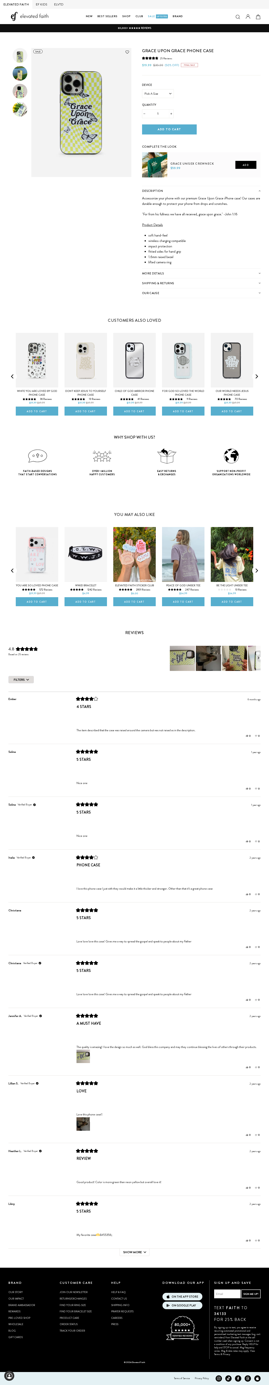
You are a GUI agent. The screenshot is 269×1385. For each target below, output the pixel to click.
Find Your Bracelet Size (76, 1311)
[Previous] (12, 376)
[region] (215, 658)
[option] (134, 28)
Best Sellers (107, 16)
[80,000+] (182, 1339)
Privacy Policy (202, 1378)
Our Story (15, 1292)
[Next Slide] (258, 658)
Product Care (69, 1318)
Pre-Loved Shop (19, 1318)
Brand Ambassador (21, 1305)
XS (147, 184)
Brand (178, 16)
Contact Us (119, 1299)
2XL (185, 184)
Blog (12, 1331)
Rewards (14, 1311)
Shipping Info (120, 1305)
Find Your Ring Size (73, 1305)
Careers (116, 1318)
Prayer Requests (122, 1311)
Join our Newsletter (74, 1292)
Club (139, 16)
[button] (157, 58)
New (89, 16)
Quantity (149, 105)
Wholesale (15, 1324)
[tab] (201, 191)
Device (147, 85)
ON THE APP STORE (185, 1297)
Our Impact (16, 1299)
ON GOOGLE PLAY (184, 1305)
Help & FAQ (118, 1292)
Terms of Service (182, 1378)
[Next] (256, 376)
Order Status (69, 1324)
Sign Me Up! (250, 1294)
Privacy (226, 1354)
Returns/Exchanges (73, 1299)
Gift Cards (15, 1337)
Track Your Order (72, 1331)
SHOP (126, 16)
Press (114, 1324)
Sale (157, 16)
